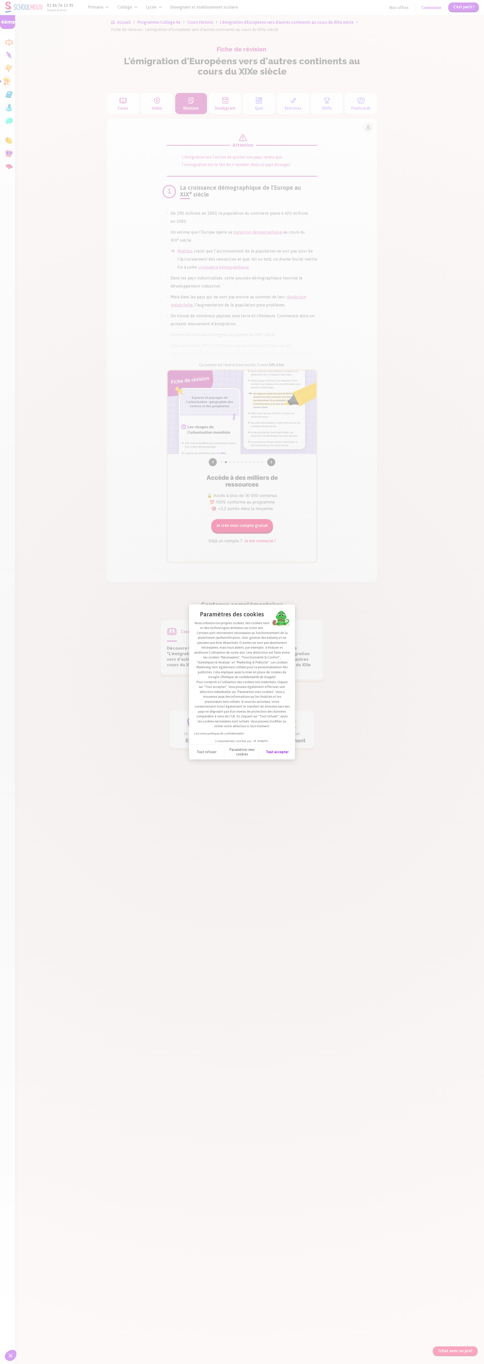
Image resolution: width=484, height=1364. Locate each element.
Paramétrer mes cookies (242, 752)
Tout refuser (207, 752)
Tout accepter (277, 752)
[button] (11, 1355)
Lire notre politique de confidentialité (219, 733)
